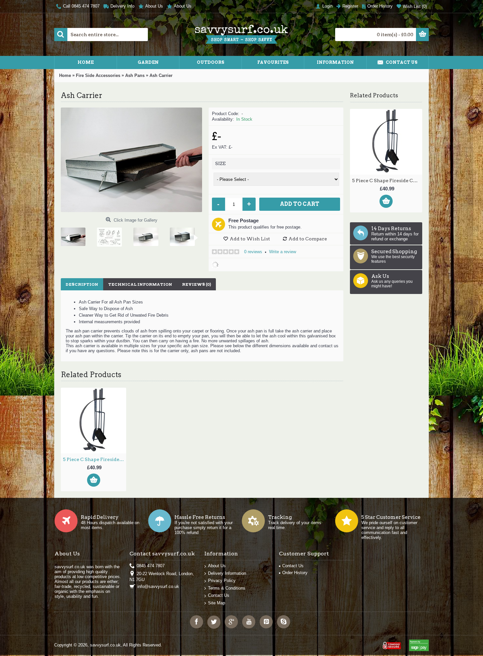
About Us (217, 565)
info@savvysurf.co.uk (158, 586)
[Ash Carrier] (76, 234)
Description (82, 284)
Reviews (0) (196, 284)
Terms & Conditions (226, 588)
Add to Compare (307, 238)
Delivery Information (227, 573)
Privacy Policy (222, 580)
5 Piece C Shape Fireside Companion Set (387, 180)
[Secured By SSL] (391, 642)
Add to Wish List (250, 238)
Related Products (374, 95)
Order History (295, 572)
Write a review (282, 251)
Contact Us (218, 595)
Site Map (216, 602)
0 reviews (253, 251)
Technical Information (140, 284)
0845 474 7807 (151, 565)
